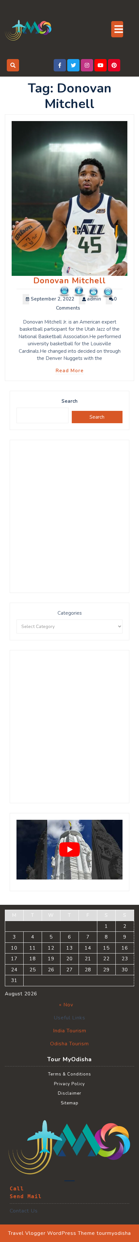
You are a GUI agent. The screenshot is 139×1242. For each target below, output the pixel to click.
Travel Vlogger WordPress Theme (51, 1233)
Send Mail (26, 1196)
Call (17, 1189)
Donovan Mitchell (69, 280)
